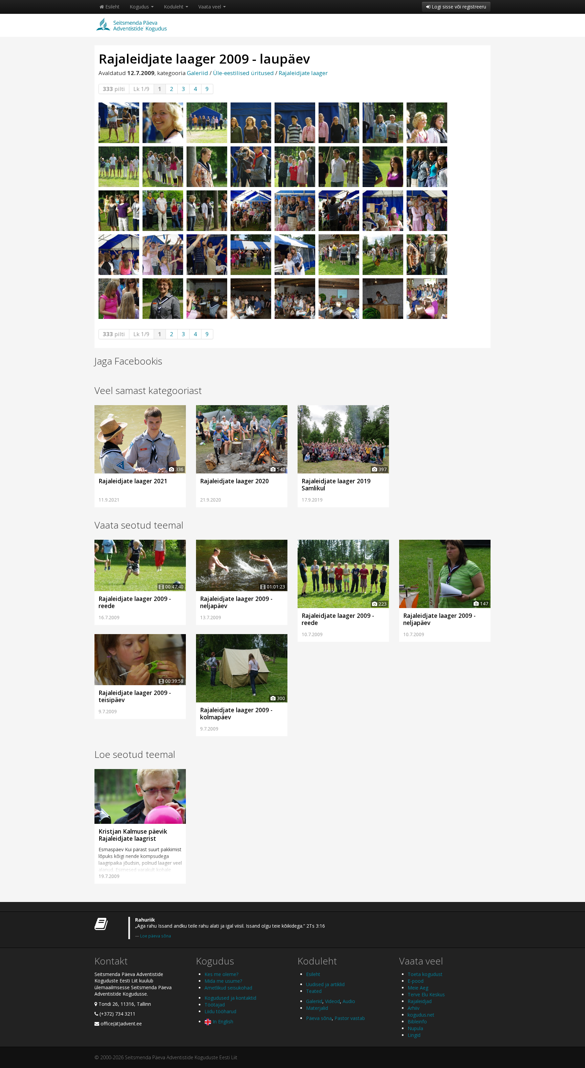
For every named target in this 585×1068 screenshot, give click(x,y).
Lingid (414, 1035)
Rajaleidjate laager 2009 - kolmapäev (236, 713)
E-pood (416, 981)
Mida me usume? (223, 981)
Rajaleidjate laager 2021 (133, 481)
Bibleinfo (417, 1021)
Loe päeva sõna (155, 935)
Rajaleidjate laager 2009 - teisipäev (135, 696)
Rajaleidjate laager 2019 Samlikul (336, 484)
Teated (314, 991)
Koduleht (174, 6)
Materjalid (317, 1008)
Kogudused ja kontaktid (230, 998)
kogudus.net (421, 1015)
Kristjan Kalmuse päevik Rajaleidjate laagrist (133, 834)
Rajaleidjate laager (303, 73)
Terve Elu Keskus (426, 994)
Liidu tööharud (220, 1011)
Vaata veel (210, 6)
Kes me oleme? (221, 974)
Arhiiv (413, 1008)
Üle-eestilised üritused (243, 73)
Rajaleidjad (420, 1001)
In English (222, 1021)
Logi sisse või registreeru (458, 6)
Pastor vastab (349, 1018)
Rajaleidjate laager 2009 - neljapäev (236, 602)
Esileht (112, 6)
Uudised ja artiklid (325, 984)
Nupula (415, 1028)
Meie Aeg (418, 987)
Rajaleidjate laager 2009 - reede (135, 602)
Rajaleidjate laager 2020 (234, 481)
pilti (114, 89)
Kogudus (140, 6)
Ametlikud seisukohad (228, 987)
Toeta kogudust (425, 974)
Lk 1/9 (141, 89)
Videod (332, 1001)
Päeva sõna (319, 1018)
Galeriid (197, 73)
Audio (349, 1001)
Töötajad (214, 1004)
